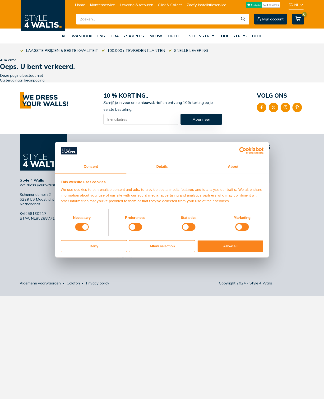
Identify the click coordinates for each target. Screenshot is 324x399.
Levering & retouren (136, 4)
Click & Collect (170, 4)
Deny (94, 246)
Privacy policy (97, 283)
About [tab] (233, 166)
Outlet (175, 36)
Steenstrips (202, 36)
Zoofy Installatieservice (206, 4)
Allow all (230, 246)
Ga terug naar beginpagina (22, 80)
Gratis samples (127, 36)
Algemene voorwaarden (40, 283)
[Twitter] (273, 107)
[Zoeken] (243, 19)
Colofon (73, 283)
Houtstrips (234, 36)
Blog (257, 36)
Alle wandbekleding (83, 36)
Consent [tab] (91, 166)
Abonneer (201, 119)
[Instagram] (285, 107)
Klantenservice (102, 4)
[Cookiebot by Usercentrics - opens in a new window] (243, 150)
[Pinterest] (297, 107)
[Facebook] (261, 107)
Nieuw (155, 36)
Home (80, 4)
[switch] (135, 227)
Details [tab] (162, 166)
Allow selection (162, 246)
